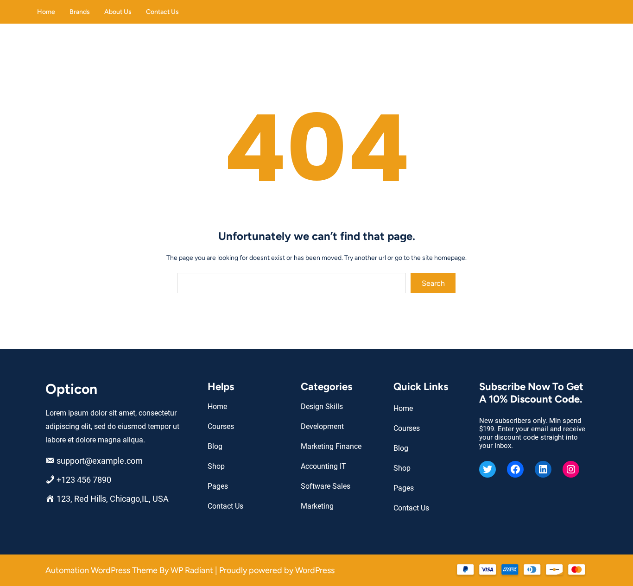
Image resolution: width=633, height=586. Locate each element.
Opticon (71, 388)
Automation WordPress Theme (102, 570)
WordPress (315, 570)
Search (433, 283)
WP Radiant (192, 570)
